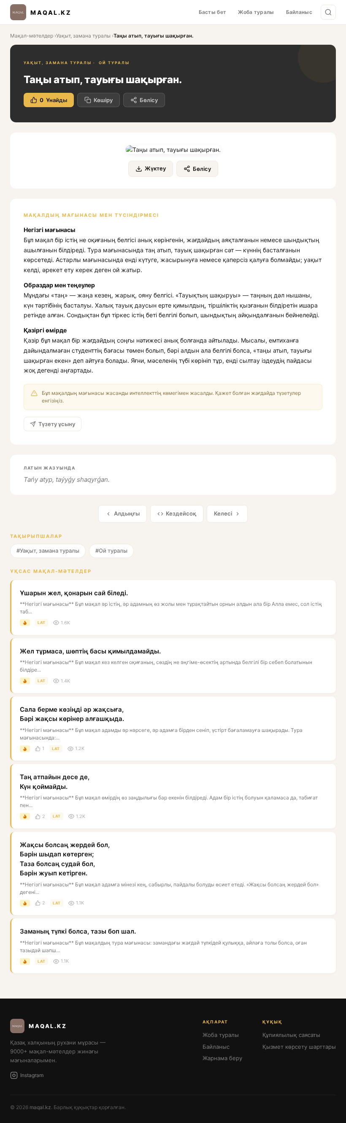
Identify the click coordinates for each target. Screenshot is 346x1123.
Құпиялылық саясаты (291, 1034)
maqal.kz (40, 1107)
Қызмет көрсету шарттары (299, 1046)
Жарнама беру (222, 1058)
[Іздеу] (328, 12)
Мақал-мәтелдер (31, 35)
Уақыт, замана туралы (83, 35)
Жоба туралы (256, 12)
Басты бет (213, 12)
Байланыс (299, 12)
